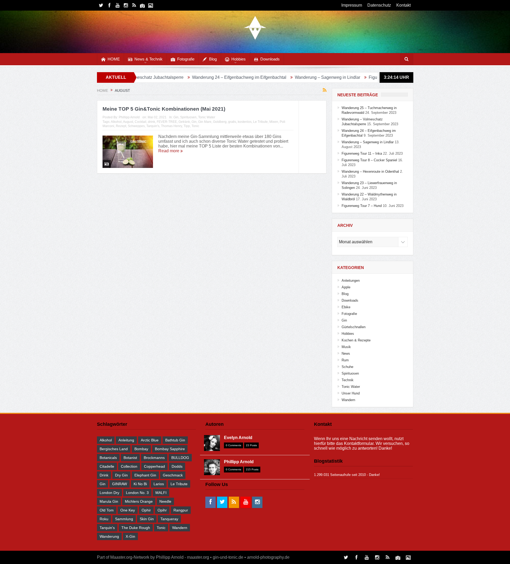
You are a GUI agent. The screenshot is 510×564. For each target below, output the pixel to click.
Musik (346, 347)
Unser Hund (351, 393)
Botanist (130, 457)
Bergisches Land (114, 449)
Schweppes (136, 126)
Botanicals (108, 457)
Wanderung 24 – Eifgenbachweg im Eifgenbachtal (215, 77)
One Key (127, 510)
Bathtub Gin (175, 440)
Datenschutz (379, 5)
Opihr (162, 510)
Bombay (141, 449)
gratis (232, 122)
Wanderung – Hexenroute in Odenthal (370, 171)
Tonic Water (206, 117)
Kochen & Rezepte (356, 340)
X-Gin (130, 536)
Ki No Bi (140, 484)
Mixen (273, 122)
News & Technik (148, 59)
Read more (169, 151)
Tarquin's (152, 126)
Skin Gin (147, 519)
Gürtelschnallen (354, 327)
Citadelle (107, 466)
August (128, 122)
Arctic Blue (150, 440)
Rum (345, 360)
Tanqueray (169, 519)
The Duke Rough (135, 528)
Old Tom (107, 510)
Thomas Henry (171, 126)
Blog (213, 59)
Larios (159, 484)
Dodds (177, 466)
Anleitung (126, 440)
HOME (114, 59)
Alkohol (116, 122)
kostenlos (245, 122)
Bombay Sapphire (170, 449)
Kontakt (403, 5)
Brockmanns (154, 457)
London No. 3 (137, 493)
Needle (165, 501)
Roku (104, 519)
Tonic (195, 126)
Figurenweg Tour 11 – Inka (369, 77)
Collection (129, 466)
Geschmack (173, 475)
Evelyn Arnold (238, 437)
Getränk (184, 122)
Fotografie (185, 59)
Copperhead (154, 466)
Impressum (351, 5)
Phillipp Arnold (129, 117)
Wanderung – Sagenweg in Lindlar (303, 77)
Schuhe (347, 367)
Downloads (270, 59)
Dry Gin (121, 475)
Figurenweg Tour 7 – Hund (362, 206)
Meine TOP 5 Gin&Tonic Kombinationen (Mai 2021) (164, 109)
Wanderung (109, 536)
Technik (348, 380)
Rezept (121, 126)
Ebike (346, 307)
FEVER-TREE (167, 122)
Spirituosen (188, 117)
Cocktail (140, 122)
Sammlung (124, 519)
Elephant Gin (145, 475)
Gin (175, 117)
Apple (346, 287)
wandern (179, 528)
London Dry (109, 493)
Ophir (146, 510)
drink (151, 122)
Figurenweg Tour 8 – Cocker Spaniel (369, 160)
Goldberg (220, 122)
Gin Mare (204, 122)
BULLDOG (180, 457)
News (346, 353)
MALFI (161, 493)
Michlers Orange (139, 501)
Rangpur (180, 510)
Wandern (348, 400)
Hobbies (238, 59)
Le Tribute (260, 122)
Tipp (187, 126)
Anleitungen (351, 281)
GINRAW (119, 484)
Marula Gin (109, 501)
